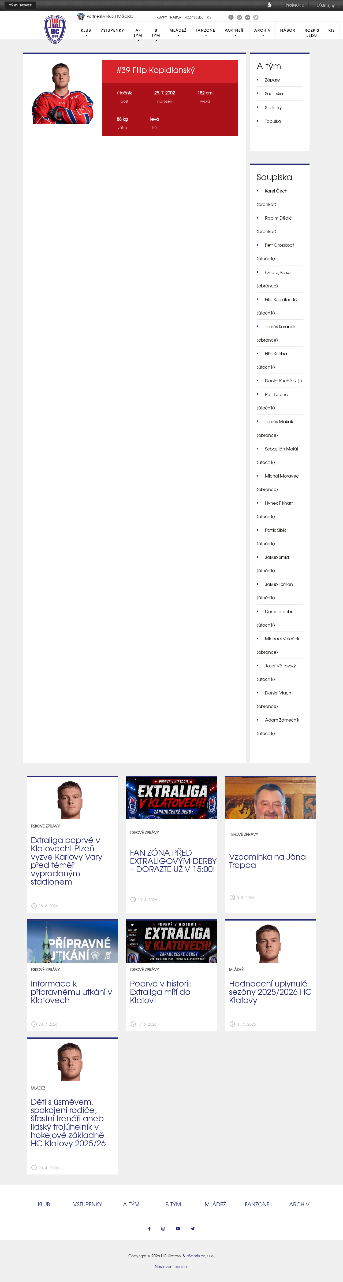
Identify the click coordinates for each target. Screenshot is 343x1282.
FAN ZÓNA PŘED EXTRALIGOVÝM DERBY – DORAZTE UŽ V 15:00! (173, 860)
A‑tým (131, 1204)
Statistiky (273, 107)
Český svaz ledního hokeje (269, 5)
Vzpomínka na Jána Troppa (267, 860)
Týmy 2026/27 (20, 5)
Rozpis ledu (194, 17)
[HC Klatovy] (231, 16)
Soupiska (274, 93)
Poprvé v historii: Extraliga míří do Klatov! (161, 991)
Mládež (178, 30)
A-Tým (138, 33)
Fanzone (205, 30)
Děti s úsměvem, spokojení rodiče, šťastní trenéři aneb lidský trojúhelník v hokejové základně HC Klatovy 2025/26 (68, 1121)
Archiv (262, 30)
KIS (209, 17)
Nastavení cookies (171, 1266)
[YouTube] (247, 16)
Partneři (235, 30)
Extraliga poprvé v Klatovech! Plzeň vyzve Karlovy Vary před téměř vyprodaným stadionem (66, 860)
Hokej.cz (295, 5)
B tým (156, 33)
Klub (86, 30)
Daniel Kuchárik (283, 380)
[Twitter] (256, 16)
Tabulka (273, 121)
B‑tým (173, 1204)
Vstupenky (112, 30)
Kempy (162, 17)
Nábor (175, 17)
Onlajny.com (326, 5)
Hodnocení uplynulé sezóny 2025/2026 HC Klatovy (270, 991)
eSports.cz (196, 1255)
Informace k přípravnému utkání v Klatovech (71, 991)
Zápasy (272, 79)
